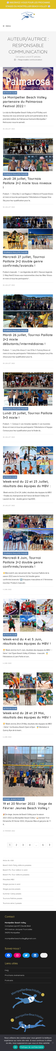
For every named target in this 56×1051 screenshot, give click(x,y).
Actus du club (10, 93)
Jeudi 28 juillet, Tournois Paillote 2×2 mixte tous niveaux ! (27, 183)
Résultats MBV (8, 879)
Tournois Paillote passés (16, 174)
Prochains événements (14, 975)
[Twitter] (26, 955)
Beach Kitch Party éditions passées (17, 865)
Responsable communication (30, 60)
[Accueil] (15, 60)
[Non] (52, 1042)
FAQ (7, 970)
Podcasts (9, 980)
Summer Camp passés (12, 894)
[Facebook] (8, 955)
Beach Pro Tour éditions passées (16, 875)
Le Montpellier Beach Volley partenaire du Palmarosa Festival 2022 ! (25, 101)
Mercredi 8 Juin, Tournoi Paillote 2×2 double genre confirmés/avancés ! (23, 562)
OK (15, 1047)
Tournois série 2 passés (12, 903)
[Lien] (44, 955)
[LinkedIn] (35, 955)
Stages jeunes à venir (11, 884)
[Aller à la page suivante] (49, 845)
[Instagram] (17, 955)
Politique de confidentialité (31, 1047)
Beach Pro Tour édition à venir (15, 870)
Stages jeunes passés (14, 799)
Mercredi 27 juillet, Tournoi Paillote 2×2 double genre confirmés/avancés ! (24, 261)
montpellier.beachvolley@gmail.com (20, 938)
